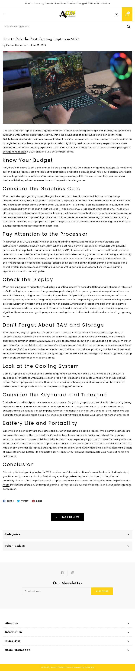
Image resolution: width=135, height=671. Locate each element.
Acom (6, 484)
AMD (67, 250)
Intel (58, 250)
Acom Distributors (60, 667)
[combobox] (67, 26)
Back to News (70, 517)
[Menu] (4, 14)
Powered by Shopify (83, 667)
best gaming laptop (14, 151)
